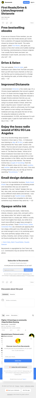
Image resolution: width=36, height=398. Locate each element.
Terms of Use (26, 371)
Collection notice (29, 386)
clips (13, 142)
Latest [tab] (7, 315)
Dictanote (15, 89)
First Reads (16, 45)
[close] (31, 339)
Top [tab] (3, 315)
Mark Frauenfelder (17, 242)
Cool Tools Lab (5, 17)
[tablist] (8, 294)
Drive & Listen (18, 67)
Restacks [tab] (12, 294)
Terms (22, 386)
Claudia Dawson (16, 328)
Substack (9, 394)
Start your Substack (13, 390)
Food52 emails (20, 196)
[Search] (33, 315)
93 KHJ (19, 142)
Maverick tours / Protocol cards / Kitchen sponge (12, 335)
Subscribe (26, 2)
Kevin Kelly (6, 242)
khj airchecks (13, 172)
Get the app (26, 390)
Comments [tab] (5, 294)
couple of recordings (18, 163)
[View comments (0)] (7, 23)
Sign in (32, 2)
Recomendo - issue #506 (8, 324)
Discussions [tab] (14, 315)
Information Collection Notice (21, 372)
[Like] (3, 23)
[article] (18, 325)
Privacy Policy (18, 374)
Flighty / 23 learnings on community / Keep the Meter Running (14, 321)
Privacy (17, 386)
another (30, 165)
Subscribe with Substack (19, 367)
